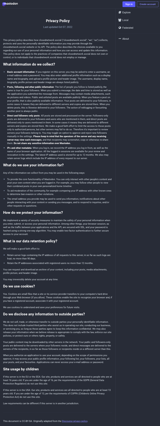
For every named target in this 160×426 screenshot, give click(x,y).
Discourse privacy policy (74, 421)
